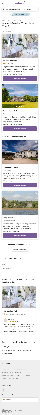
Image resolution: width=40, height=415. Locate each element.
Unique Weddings (7, 354)
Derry (9, 20)
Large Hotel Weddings (24, 350)
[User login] (37, 2)
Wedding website (14, 378)
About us (19, 375)
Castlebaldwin (6, 269)
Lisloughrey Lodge (10, 167)
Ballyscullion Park (10, 61)
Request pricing (20, 78)
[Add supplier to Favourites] (36, 36)
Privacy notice (26, 367)
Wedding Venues (7, 347)
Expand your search (20, 249)
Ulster (3, 20)
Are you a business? (8, 375)
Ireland (8, 400)
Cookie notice (6, 370)
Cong (3, 264)
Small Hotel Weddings (8, 350)
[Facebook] (3, 390)
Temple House (9, 218)
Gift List (4, 378)
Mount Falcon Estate (11, 111)
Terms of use (15, 367)
